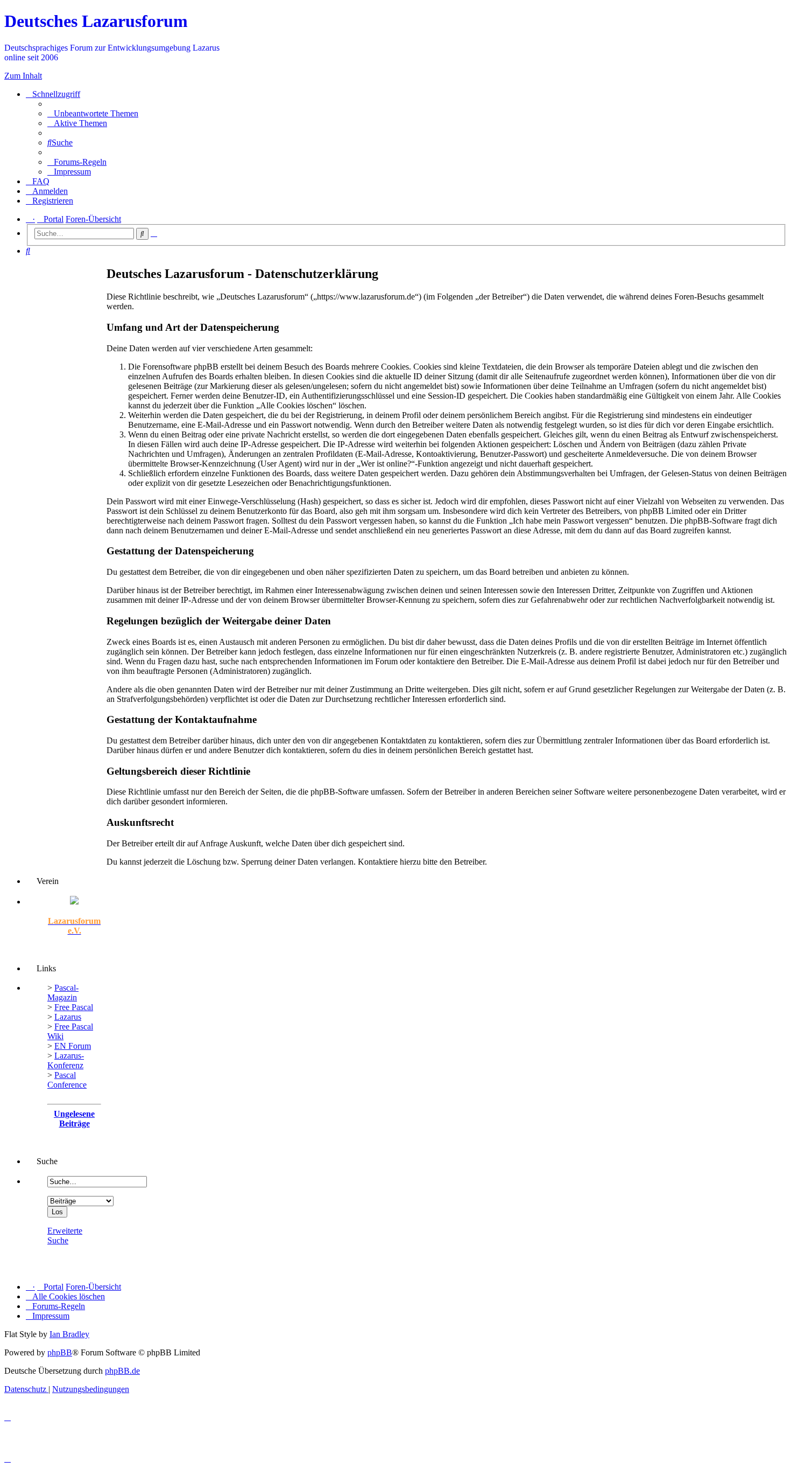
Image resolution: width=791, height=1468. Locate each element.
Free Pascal (73, 1007)
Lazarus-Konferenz (65, 1060)
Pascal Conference (67, 1079)
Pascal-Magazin (63, 992)
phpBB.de (122, 1370)
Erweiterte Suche (64, 1235)
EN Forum (72, 1045)
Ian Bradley (69, 1334)
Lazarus (67, 1016)
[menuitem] (92, 113)
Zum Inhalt (23, 75)
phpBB (59, 1352)
